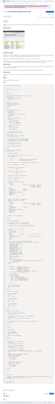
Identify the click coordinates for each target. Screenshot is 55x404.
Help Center (35, 1)
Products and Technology (14, 1)
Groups (21, 1)
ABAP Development (5, 21)
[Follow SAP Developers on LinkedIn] (51, 402)
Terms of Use (7, 402)
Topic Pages (39, 1)
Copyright (11, 402)
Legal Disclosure (16, 402)
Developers (24, 1)
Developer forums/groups (19, 5)
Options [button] (46, 13)
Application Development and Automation (20, 3)
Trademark (20, 402)
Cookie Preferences (28, 402)
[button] (50, 17)
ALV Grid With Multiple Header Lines (19, 11)
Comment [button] (51, 393)
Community (8, 1)
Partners (28, 1)
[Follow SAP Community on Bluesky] (48, 402)
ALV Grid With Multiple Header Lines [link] (33, 3)
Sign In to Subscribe (50, 11)
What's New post (22, 7)
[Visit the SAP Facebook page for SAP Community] (46, 402)
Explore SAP (46, 1)
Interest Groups (12, 3)
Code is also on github (6, 80)
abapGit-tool (17, 80)
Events (31, 1)
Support (24, 402)
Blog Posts (26, 3)
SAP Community (5, 3)
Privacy (4, 402)
